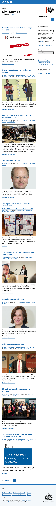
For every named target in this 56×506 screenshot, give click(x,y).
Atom (49, 73)
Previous (6, 480)
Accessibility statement (19, 495)
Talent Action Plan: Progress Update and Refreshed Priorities (16, 116)
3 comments (11, 64)
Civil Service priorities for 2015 (13, 344)
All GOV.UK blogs (7, 493)
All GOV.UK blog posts (19, 493)
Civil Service (11, 12)
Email (41, 73)
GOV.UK (29, 493)
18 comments (11, 428)
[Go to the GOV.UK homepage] (7, 2)
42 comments (11, 338)
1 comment (10, 293)
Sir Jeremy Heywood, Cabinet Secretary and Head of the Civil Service (18, 75)
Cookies (29, 495)
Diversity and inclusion (21, 33)
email (41, 41)
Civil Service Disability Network (45, 64)
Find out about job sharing (44, 60)
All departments (6, 495)
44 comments (11, 154)
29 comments (11, 382)
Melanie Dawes (5, 257)
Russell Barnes (5, 33)
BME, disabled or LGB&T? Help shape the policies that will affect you (17, 435)
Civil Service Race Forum (44, 62)
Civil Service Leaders (22, 76)
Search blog (42, 16)
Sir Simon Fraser (6, 120)
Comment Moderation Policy (45, 45)
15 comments (11, 197)
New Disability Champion (11, 160)
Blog (4, 8)
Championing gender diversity (13, 299)
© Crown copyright (48, 502)
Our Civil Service (32, 76)
